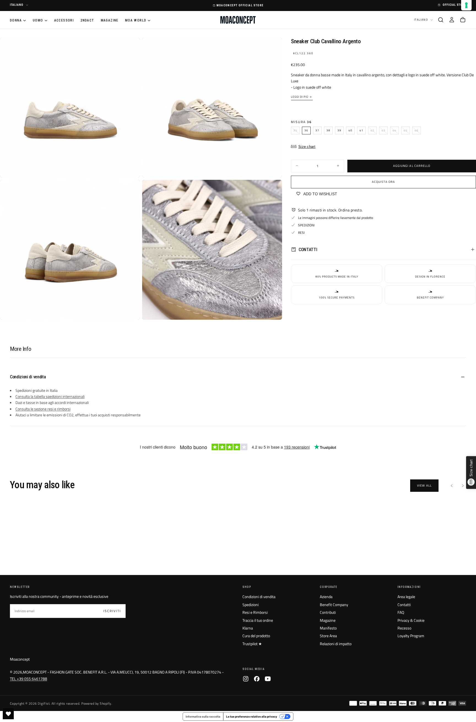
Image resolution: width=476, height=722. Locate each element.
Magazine (328, 620)
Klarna (247, 628)
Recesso (404, 628)
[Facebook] (256, 678)
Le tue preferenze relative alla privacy (251, 716)
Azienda (326, 596)
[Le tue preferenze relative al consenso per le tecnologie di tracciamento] (466, 5)
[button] (440, 19)
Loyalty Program (410, 636)
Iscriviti (112, 611)
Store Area (328, 636)
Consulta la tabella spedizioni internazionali (50, 396)
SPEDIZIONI (306, 224)
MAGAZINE (109, 20)
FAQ (400, 612)
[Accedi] (451, 19)
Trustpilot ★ (252, 644)
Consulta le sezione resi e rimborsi (43, 409)
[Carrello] (462, 19)
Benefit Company (334, 604)
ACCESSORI (64, 20)
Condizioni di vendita (258, 596)
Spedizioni (250, 604)
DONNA (16, 20)
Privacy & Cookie (410, 620)
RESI (301, 232)
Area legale (406, 596)
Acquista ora (383, 182)
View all (424, 485)
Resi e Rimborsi (255, 612)
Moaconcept (20, 659)
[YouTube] (267, 678)
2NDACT (87, 20)
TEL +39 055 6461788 (28, 679)
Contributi (328, 612)
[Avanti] (462, 485)
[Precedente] (451, 485)
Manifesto (328, 628)
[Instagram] (245, 678)
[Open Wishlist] (8, 713)
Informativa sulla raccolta (203, 716)
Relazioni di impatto (335, 644)
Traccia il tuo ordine (257, 620)
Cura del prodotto (256, 636)
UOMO (38, 20)
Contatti (404, 604)
